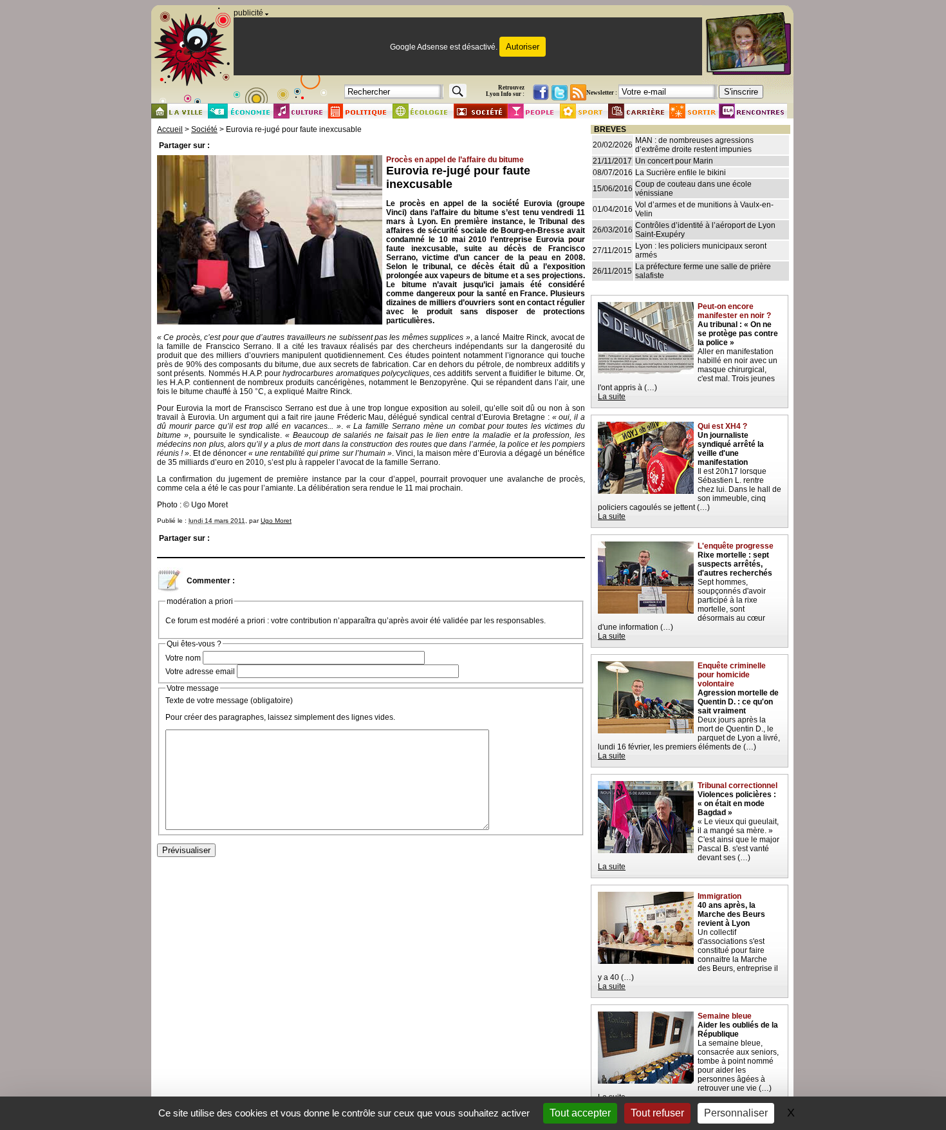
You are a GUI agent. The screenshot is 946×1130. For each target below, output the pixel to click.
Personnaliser (736, 1112)
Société (204, 129)
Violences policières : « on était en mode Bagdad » (737, 803)
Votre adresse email (200, 671)
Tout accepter (580, 1112)
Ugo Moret (276, 520)
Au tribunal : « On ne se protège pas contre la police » (738, 333)
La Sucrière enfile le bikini (680, 172)
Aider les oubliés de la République (738, 1030)
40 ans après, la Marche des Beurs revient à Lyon (731, 914)
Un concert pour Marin (674, 160)
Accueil (170, 129)
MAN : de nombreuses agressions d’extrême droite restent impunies (694, 145)
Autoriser (522, 47)
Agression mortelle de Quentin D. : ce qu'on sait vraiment (738, 701)
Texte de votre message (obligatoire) (229, 700)
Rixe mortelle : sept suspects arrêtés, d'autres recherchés (735, 564)
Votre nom (183, 658)
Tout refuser (657, 1112)
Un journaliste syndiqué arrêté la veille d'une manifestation (731, 449)
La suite (612, 396)
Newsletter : (601, 92)
